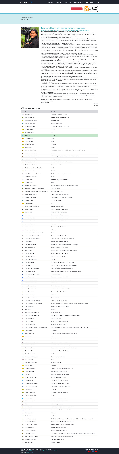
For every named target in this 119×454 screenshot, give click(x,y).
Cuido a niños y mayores (57, 404)
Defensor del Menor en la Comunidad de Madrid (62, 424)
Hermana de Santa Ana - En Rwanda (59, 283)
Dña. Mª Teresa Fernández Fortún (33, 173)
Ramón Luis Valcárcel (30, 430)
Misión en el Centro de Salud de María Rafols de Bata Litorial (65, 315)
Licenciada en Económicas (57, 165)
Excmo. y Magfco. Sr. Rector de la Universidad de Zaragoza (65, 156)
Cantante (53, 170)
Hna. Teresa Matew (29, 321)
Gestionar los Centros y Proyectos (59, 300)
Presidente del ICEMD (56, 339)
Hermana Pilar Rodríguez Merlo (32, 235)
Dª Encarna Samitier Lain (31, 162)
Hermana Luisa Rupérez (31, 229)
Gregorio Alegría (29, 209)
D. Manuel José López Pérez (32, 156)
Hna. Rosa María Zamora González (33, 303)
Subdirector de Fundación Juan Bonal (60, 374)
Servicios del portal (78, 2)
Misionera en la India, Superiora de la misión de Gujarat (64, 265)
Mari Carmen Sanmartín (31, 386)
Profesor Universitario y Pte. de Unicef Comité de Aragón (64, 185)
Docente (53, 232)
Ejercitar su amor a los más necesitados (60, 289)
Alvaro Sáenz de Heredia (31, 120)
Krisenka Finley (28, 365)
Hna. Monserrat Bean (30, 286)
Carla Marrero (28, 147)
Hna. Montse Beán (29, 291)
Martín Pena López (29, 401)
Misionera (53, 224)
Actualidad (58, 2)
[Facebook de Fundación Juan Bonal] (86, 451)
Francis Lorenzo (29, 203)
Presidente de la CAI (56, 362)
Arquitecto (53, 415)
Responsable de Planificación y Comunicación (62, 197)
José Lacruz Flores (29, 351)
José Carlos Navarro (30, 348)
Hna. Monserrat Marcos (30, 289)
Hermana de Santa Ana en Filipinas (59, 321)
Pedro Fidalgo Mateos (30, 421)
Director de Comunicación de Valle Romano (61, 342)
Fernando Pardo (29, 200)
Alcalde (52, 353)
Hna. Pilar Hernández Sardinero (32, 300)
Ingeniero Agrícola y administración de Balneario (62, 407)
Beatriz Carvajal (29, 141)
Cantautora (53, 365)
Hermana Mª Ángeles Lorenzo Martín (34, 232)
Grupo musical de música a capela (59, 212)
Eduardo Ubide (28, 179)
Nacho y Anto (28, 407)
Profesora (53, 259)
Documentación (90, 2)
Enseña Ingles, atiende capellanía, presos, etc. (62, 268)
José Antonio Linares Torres (31, 342)
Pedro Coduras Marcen (30, 418)
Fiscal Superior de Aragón (57, 191)
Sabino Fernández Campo (31, 436)
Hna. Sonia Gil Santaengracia (32, 312)
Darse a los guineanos (56, 312)
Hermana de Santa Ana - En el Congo (60, 306)
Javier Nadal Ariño (29, 333)
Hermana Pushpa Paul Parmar (32, 238)
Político (52, 153)
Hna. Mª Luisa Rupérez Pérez (32, 274)
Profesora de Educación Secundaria (59, 380)
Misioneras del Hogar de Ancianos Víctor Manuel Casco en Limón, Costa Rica (69, 327)
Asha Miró (27, 135)
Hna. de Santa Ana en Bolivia (58, 286)
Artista (52, 141)
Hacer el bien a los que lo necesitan (59, 324)
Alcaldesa (53, 167)
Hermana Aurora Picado (31, 221)
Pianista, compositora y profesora (59, 371)
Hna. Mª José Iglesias (30, 271)
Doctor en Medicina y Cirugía (58, 356)
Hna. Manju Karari (29, 277)
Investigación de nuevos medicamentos (60, 386)
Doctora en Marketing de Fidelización (60, 398)
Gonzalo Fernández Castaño (32, 206)
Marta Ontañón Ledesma (31, 395)
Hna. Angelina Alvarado (30, 244)
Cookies (56, 450)
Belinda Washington (30, 144)
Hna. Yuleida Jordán (30, 324)
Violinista (53, 147)
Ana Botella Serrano (30, 126)
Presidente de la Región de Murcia (59, 430)
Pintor (52, 359)
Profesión (53, 111)
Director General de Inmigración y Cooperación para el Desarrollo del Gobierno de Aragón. (72, 418)
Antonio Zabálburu (29, 132)
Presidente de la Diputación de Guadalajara (61, 345)
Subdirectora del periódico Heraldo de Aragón (62, 162)
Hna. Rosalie (28, 309)
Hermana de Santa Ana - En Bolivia (59, 291)
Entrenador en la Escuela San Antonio (60, 351)
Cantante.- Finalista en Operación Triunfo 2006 (62, 368)
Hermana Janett (29, 227)
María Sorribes (28, 389)
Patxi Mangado (29, 415)
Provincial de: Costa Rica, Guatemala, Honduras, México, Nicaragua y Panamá (69, 303)
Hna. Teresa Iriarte (29, 318)
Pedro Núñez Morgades (31, 424)
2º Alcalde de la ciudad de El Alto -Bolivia (60, 194)
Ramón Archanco (29, 427)
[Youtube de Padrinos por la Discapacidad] (96, 451)
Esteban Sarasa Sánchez (31, 185)
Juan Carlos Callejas (29, 359)
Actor (52, 132)
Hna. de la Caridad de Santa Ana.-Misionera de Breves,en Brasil (66, 271)
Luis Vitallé (27, 374)
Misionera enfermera (56, 318)
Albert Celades (28, 114)
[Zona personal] (97, 2)
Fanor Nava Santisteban (31, 194)
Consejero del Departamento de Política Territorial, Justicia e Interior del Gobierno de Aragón (73, 433)
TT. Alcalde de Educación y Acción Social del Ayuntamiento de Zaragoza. (68, 150)
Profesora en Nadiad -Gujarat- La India (60, 383)
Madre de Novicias (55, 297)
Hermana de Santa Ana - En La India (59, 247)
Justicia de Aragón (55, 188)
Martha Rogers (28, 398)
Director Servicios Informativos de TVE (60, 117)
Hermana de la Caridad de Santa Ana (59, 215)
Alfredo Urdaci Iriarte (30, 117)
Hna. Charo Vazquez (30, 256)
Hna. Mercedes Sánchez (31, 283)
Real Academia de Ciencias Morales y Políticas (62, 436)
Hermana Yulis (28, 241)
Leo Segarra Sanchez (30, 368)
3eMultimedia (30, 452)
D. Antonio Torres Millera (31, 153)
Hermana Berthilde (29, 224)
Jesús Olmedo (28, 336)
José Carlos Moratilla (30, 345)
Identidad (50, 2)
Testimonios (67, 2)
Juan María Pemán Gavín (31, 362)
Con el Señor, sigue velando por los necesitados (62, 238)
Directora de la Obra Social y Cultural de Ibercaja (62, 173)
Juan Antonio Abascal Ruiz (31, 356)
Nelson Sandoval (29, 412)
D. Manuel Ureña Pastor (31, 159)
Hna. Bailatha (28, 250)
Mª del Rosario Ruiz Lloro (31, 377)
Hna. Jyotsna (28, 265)
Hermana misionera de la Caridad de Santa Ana (62, 280)
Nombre (27, 111)
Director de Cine (55, 120)
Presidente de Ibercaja (56, 123)
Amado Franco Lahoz (30, 123)
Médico (52, 176)
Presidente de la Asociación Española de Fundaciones (64, 333)
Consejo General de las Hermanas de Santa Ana (62, 262)
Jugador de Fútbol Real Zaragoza (59, 114)
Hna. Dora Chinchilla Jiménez (32, 259)
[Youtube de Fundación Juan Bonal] (89, 451)
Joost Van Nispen (29, 339)
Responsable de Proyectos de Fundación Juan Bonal (63, 348)
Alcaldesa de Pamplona (56, 442)
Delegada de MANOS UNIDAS (58, 377)
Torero (52, 182)
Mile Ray (27, 404)
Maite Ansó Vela (29, 380)
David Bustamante (29, 170)
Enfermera (53, 229)
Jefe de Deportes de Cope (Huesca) (59, 401)
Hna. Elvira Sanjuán (29, 262)
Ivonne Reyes (28, 330)
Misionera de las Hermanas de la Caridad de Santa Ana (64, 250)
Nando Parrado (28, 410)
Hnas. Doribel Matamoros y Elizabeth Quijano (36, 327)
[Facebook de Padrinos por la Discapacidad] (93, 451)
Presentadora (54, 330)
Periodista (53, 144)
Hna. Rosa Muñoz (29, 306)
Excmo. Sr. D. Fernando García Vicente (34, 188)
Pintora (52, 138)
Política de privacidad (48, 450)
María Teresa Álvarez (30, 392)
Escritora (53, 129)
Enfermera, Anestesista (56, 274)
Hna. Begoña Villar (29, 253)
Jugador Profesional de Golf (57, 206)
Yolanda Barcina (29, 442)
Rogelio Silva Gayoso (30, 433)
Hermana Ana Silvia (30, 218)
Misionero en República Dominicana (59, 209)
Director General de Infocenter (58, 427)
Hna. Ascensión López (30, 247)
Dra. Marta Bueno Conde (31, 176)
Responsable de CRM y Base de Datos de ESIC (62, 421)
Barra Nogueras (29, 138)
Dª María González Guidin (31, 165)
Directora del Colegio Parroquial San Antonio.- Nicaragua (64, 244)
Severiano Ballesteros (30, 439)
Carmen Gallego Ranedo (31, 150)
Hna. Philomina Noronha (31, 297)
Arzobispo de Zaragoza (56, 159)
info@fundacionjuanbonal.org (35, 450)
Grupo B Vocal (28, 212)
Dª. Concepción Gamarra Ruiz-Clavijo (34, 167)
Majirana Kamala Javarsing (31, 383)
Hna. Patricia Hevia (29, 294)
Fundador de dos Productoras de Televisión (61, 410)
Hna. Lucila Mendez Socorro (32, 268)
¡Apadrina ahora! (76, 9)
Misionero (53, 412)
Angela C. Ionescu (29, 129)
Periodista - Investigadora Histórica (59, 392)
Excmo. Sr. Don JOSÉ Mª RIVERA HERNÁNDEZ (36, 191)
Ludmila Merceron (29, 371)
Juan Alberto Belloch (30, 353)
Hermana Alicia (28, 215)
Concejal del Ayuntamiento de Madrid (60, 126)
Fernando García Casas (30, 197)
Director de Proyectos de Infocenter (59, 179)
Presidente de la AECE (56, 200)
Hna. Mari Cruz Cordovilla (31, 280)
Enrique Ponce (28, 182)
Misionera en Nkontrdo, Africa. (58, 256)
